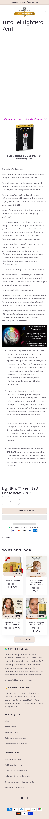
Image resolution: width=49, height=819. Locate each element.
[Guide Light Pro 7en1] (24, 153)
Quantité (5, 497)
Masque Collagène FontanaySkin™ (36, 624)
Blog (7, 721)
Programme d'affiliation (16, 743)
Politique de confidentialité (18, 776)
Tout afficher (24, 639)
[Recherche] (40, 12)
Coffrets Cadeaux (12, 581)
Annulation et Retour (15, 787)
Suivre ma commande (15, 738)
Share (7, 537)
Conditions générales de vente (19, 782)
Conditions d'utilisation (16, 770)
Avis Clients (10, 726)
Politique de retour (13, 765)
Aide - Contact (12, 732)
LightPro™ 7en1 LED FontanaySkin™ (12, 624)
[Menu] (3, 12)
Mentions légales (13, 759)
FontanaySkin (26, 818)
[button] (24, 518)
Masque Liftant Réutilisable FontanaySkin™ (36, 583)
